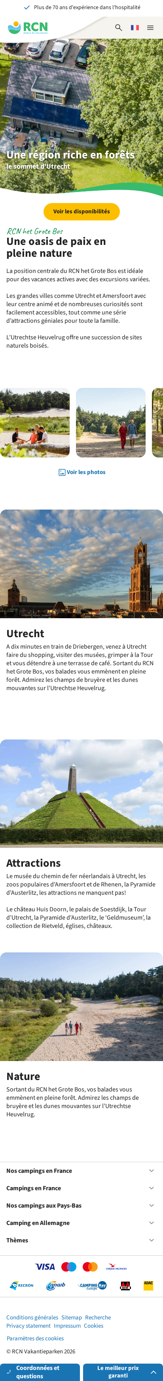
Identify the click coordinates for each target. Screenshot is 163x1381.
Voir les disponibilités (81, 211)
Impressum (67, 1326)
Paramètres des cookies (35, 1338)
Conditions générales (32, 1317)
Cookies (93, 1326)
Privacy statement (28, 1326)
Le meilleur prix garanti (118, 1372)
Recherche (98, 1317)
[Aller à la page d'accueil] (27, 27)
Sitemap (71, 1317)
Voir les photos (86, 472)
